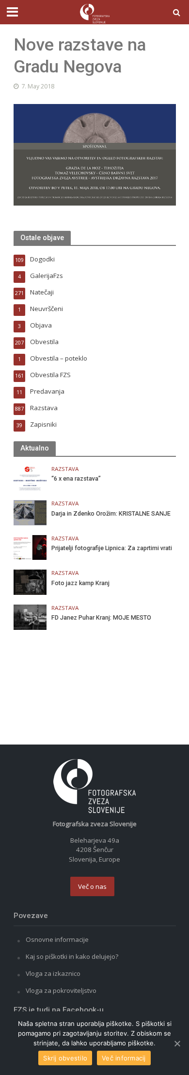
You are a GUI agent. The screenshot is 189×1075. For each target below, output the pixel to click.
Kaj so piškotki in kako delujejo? (72, 956)
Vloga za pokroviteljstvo (61, 990)
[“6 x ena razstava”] (30, 477)
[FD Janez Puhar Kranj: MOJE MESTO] (30, 616)
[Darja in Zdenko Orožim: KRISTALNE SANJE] (30, 512)
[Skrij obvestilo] (177, 1043)
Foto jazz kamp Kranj (80, 583)
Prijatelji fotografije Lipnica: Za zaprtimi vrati (111, 548)
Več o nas (92, 886)
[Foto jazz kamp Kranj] (30, 581)
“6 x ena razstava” (76, 478)
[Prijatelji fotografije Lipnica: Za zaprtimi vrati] (30, 546)
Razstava (65, 469)
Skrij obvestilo (65, 1058)
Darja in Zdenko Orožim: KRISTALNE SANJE (111, 513)
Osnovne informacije (57, 939)
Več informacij (124, 1058)
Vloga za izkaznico (53, 973)
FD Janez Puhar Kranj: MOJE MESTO (101, 617)
